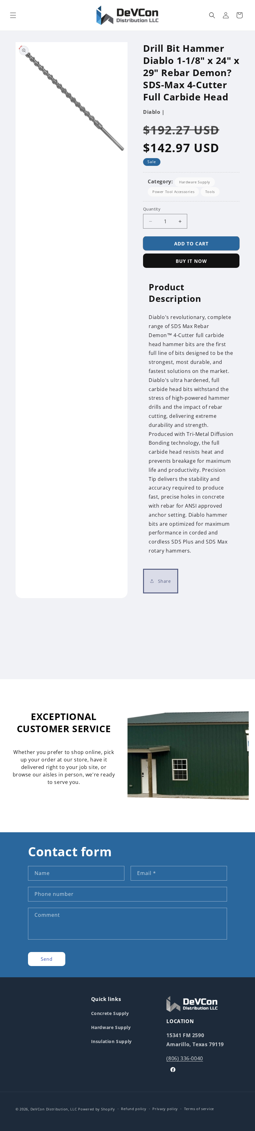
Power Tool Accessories (173, 191)
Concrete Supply (110, 1013)
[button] (13, 15)
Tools (210, 191)
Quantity (151, 209)
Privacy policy (165, 1108)
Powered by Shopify (96, 1109)
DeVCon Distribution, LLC (53, 1109)
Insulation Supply (111, 1041)
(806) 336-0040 (184, 1058)
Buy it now (191, 261)
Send (47, 959)
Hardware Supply (194, 182)
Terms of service (199, 1108)
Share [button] (163, 581)
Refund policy (133, 1108)
